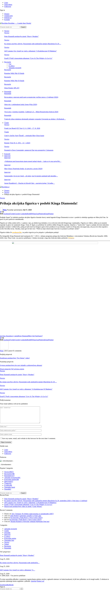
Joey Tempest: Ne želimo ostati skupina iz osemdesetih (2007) (33, 514)
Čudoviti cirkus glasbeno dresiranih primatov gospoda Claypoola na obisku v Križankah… (35, 119)
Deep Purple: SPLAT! (11, 88)
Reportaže (7, 92)
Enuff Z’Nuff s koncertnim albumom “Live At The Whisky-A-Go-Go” (28, 58)
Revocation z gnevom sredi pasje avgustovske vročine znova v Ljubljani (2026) (31, 97)
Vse (10, 64)
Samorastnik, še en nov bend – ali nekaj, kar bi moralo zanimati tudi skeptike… (31, 176)
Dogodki (7, 489)
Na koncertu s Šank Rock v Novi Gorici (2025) (26, 518)
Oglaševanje (8, 16)
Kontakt (7, 19)
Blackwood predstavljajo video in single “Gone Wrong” (23, 506)
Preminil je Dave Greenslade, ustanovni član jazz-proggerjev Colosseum (28, 150)
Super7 (40, 336)
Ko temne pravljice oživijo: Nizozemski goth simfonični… (20, 563)
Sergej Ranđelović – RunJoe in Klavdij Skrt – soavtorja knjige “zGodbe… (29, 183)
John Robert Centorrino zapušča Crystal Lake (25, 516)
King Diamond (23, 336)
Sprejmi (33, 581)
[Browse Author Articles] (4, 349)
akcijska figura (5, 336)
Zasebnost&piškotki (7, 585)
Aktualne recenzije (15, 68)
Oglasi (6, 544)
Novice (6, 31)
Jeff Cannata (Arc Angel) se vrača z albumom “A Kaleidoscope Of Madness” (30, 51)
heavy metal (14, 336)
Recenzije (7, 62)
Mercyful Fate (33, 336)
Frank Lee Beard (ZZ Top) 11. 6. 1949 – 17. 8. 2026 (22, 128)
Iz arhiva (12, 66)
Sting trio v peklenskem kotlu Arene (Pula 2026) (20, 104)
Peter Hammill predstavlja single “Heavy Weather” (21, 36)
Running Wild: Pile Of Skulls (14, 73)
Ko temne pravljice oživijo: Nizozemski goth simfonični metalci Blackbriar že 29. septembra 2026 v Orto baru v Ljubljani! (45, 501)
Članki (6, 123)
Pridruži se (7, 18)
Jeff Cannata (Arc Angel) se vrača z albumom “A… (17, 570)
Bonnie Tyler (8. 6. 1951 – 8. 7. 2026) (17, 143)
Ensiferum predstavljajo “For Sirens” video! (15, 358)
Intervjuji (7, 156)
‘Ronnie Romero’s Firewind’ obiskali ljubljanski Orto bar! (29, 521)
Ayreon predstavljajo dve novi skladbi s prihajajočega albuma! (21, 365)
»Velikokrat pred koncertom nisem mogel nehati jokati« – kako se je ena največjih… (32, 161)
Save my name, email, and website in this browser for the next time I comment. (29, 438)
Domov (6, 14)
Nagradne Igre (9, 487)
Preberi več (40, 581)
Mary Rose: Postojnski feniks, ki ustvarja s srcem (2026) (23, 169)
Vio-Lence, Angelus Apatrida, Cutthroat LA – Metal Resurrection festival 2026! (31, 112)
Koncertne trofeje (11, 479)
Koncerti (7, 154)
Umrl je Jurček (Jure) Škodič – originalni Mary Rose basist (24, 136)
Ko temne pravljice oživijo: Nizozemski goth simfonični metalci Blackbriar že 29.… (32, 44)
